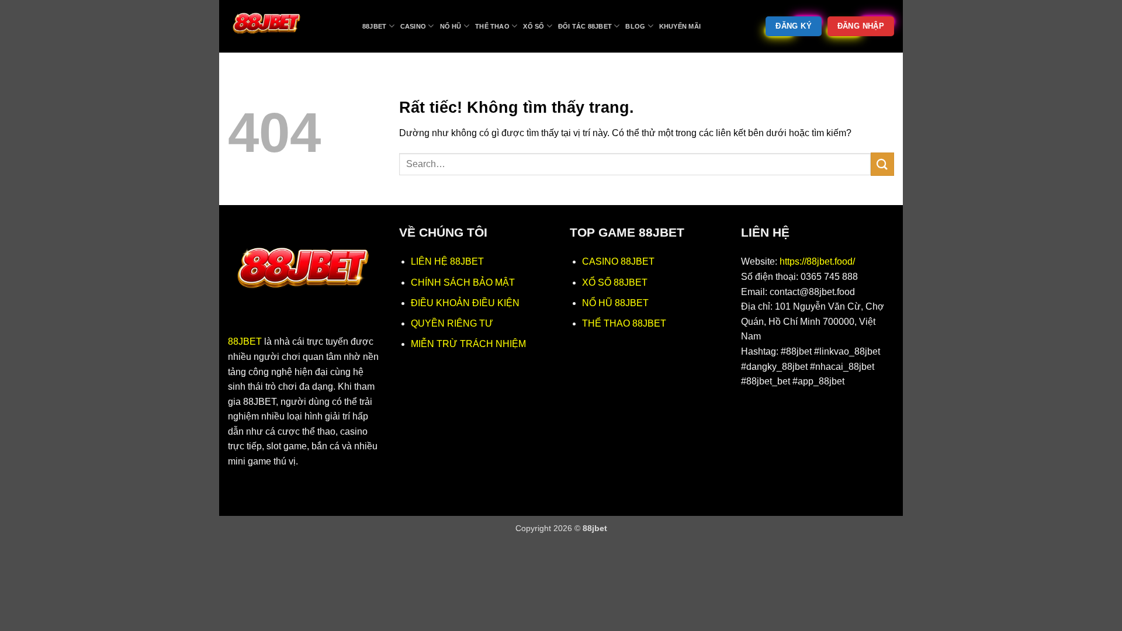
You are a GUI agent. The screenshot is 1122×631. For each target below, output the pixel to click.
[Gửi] (882, 163)
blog (635, 26)
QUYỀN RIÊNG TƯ (452, 323)
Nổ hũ (451, 26)
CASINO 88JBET (618, 261)
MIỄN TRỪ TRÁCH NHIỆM (468, 344)
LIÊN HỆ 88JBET (447, 261)
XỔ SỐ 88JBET (614, 282)
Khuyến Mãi (680, 26)
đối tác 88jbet (585, 26)
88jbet (374, 26)
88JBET (245, 341)
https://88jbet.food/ (817, 261)
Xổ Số (533, 26)
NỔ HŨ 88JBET (615, 303)
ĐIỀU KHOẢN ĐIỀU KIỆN (465, 303)
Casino (413, 26)
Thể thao (492, 26)
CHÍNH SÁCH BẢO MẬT (463, 282)
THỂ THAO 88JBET (624, 323)
